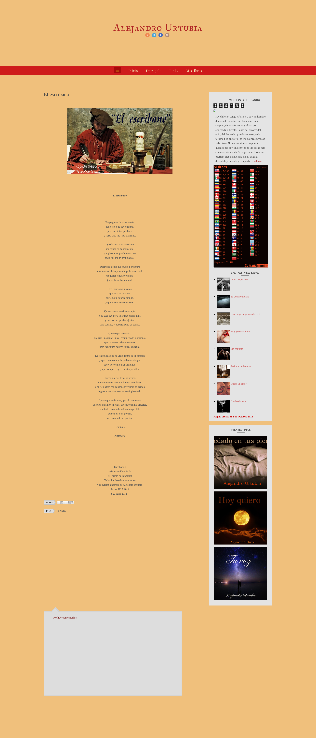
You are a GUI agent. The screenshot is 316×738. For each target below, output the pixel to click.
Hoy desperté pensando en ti (245, 314)
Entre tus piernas (239, 279)
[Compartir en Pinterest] (72, 502)
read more (257, 161)
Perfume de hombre (241, 366)
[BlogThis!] (62, 502)
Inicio (133, 70)
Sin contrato (237, 348)
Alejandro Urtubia (158, 27)
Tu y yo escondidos (241, 331)
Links (174, 70)
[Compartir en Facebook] (68, 502)
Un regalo (153, 70)
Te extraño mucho (240, 296)
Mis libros (194, 70)
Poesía (61, 510)
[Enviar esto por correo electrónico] (59, 502)
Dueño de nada (238, 401)
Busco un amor (238, 383)
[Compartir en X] (65, 502)
